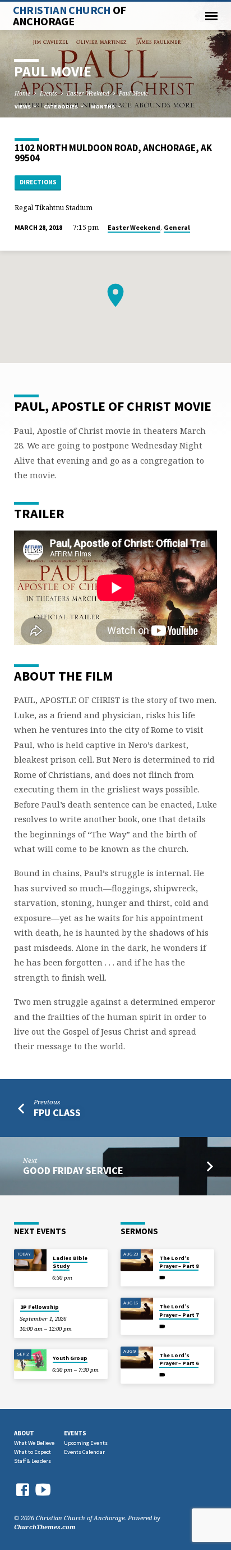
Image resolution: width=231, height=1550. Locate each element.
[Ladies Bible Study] (30, 1260)
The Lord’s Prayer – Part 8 (178, 1262)
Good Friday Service (73, 1170)
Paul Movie (133, 93)
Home (22, 93)
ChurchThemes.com (45, 1526)
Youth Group (70, 1358)
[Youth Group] (30, 1360)
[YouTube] (43, 1489)
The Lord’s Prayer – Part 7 (178, 1310)
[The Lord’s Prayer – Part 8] (137, 1260)
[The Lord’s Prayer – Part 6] (137, 1357)
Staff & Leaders (32, 1461)
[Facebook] (22, 1489)
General (177, 227)
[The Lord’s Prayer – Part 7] (137, 1309)
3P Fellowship (39, 1307)
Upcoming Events (86, 1443)
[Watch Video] (162, 1277)
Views (23, 106)
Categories (61, 106)
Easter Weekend (88, 93)
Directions (38, 182)
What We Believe (34, 1443)
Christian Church (69, 16)
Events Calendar (84, 1452)
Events (48, 93)
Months (103, 106)
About (24, 1433)
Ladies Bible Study (70, 1262)
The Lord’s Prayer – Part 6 (178, 1359)
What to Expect (32, 1452)
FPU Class (57, 1112)
